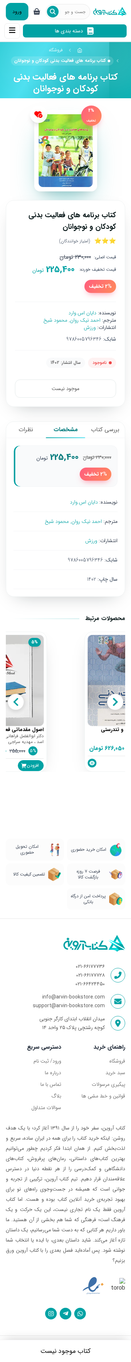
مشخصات (65, 429)
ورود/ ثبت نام (47, 1061)
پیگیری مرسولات (108, 1084)
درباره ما (53, 1072)
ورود (17, 12)
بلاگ (56, 1096)
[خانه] (80, 50)
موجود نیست (65, 389)
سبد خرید (115, 1072)
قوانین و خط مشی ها (103, 1096)
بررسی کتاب (105, 429)
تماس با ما (50, 1084)
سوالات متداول (46, 1107)
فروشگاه (56, 50)
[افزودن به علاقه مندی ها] (38, 114)
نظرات (26, 429)
